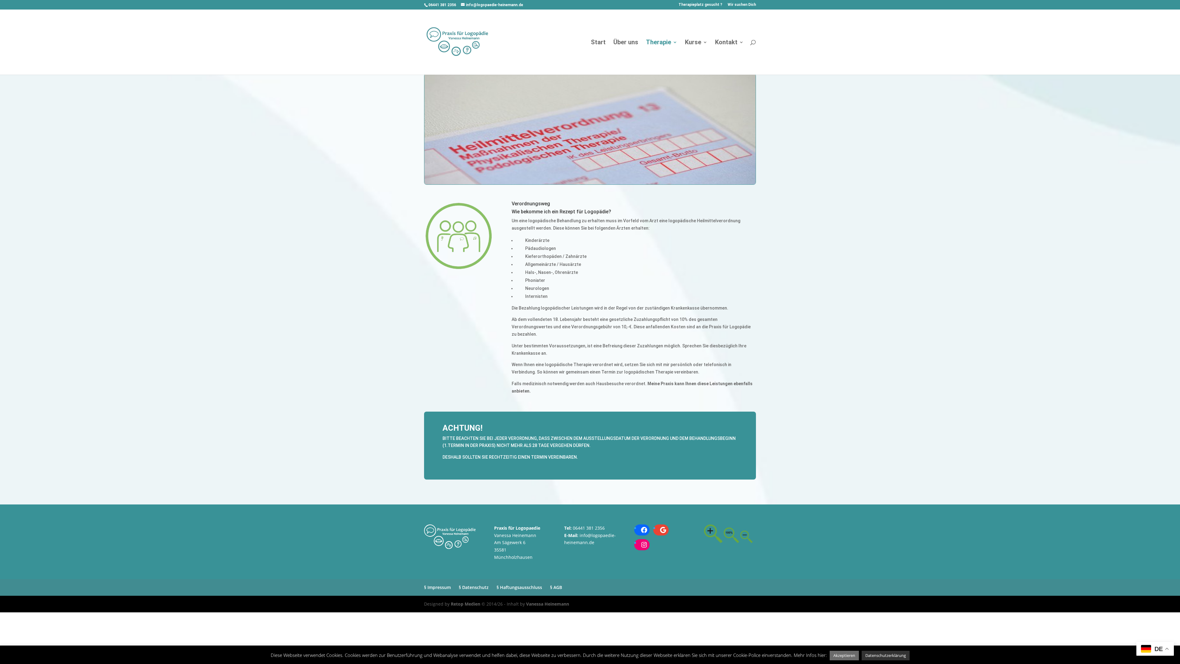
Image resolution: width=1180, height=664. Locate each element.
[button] (844, 655)
